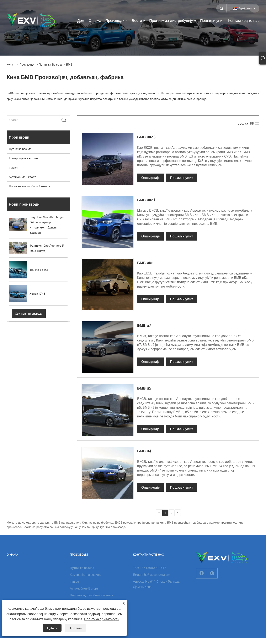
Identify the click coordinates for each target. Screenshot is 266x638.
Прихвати (75, 628)
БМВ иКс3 (146, 136)
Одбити (52, 628)
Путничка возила (50, 64)
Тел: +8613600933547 (149, 568)
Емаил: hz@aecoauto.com (151, 574)
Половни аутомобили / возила (29, 186)
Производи (27, 64)
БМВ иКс (145, 262)
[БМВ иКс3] (107, 159)
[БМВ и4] (107, 472)
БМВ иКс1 (146, 199)
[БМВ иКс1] (107, 221)
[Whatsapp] (212, 573)
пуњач (13, 167)
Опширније (150, 177)
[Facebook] (201, 573)
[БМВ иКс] (107, 284)
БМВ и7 (144, 325)
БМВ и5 (144, 388)
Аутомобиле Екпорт (22, 177)
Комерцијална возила (23, 158)
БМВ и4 (144, 450)
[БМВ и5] (107, 410)
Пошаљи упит (181, 177)
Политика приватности (101, 619)
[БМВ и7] (107, 347)
